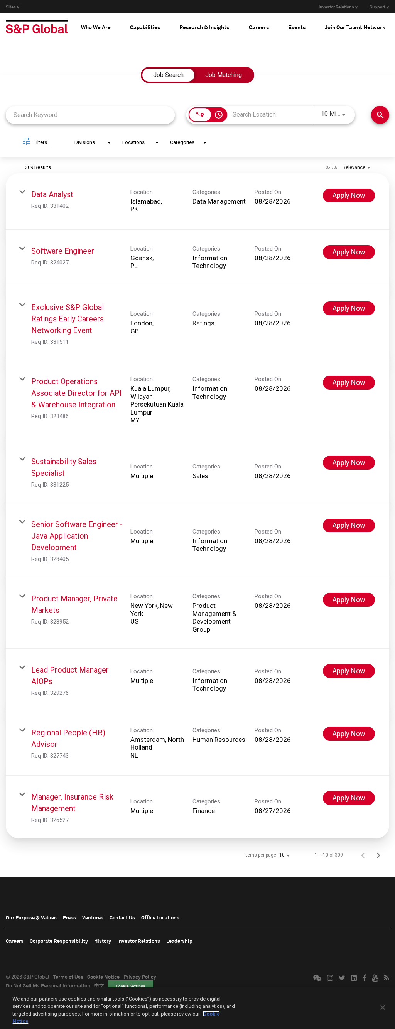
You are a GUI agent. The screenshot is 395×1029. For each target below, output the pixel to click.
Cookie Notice (103, 977)
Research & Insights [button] (204, 27)
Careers (15, 941)
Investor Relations (138, 941)
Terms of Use (68, 977)
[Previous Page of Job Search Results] (363, 855)
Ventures (92, 917)
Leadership (179, 941)
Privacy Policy (139, 977)
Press (69, 917)
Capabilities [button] (145, 27)
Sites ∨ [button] (13, 6)
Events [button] (297, 27)
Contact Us (122, 917)
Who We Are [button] (96, 27)
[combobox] (90, 115)
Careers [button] (259, 27)
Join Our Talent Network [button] (355, 27)
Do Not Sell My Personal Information (48, 985)
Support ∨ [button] (379, 6)
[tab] (96, 27)
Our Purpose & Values (31, 917)
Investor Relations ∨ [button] (338, 6)
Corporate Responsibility (59, 941)
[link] (197, 201)
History (102, 941)
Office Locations (160, 917)
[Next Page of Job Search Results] (378, 855)
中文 (99, 985)
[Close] (382, 1007)
